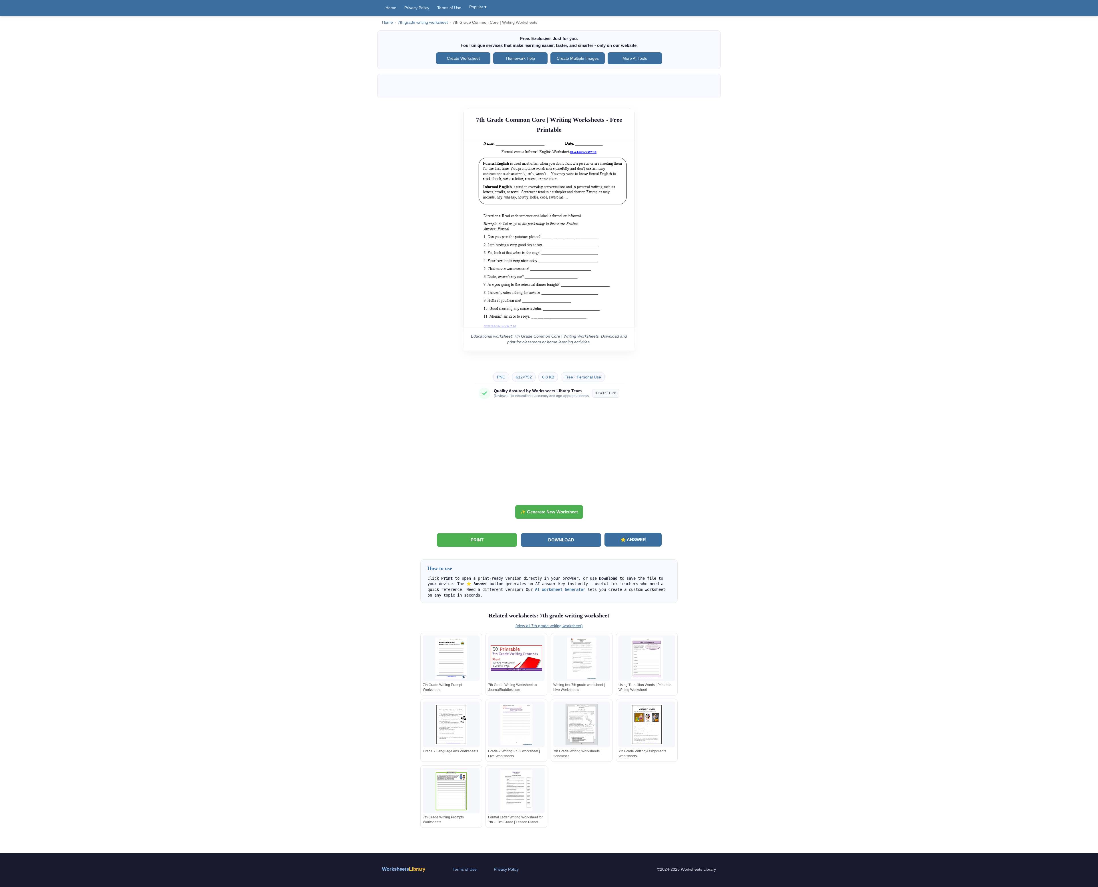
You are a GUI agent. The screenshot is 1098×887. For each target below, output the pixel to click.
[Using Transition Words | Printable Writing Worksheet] (647, 658)
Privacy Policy (416, 7)
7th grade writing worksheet (423, 22)
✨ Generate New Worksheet (549, 511)
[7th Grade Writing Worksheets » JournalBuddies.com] (516, 658)
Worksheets (403, 869)
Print (477, 539)
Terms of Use (449, 7)
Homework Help (520, 58)
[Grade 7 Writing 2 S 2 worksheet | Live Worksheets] (516, 724)
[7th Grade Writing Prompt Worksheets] (451, 658)
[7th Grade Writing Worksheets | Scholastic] (581, 724)
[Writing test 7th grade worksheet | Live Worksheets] (581, 658)
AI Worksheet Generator (560, 589)
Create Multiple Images (578, 58)
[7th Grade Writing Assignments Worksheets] (647, 724)
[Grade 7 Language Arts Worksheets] (451, 724)
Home (390, 7)
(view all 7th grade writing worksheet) (549, 625)
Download (561, 539)
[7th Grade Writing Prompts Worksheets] (451, 790)
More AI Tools (634, 58)
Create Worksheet (463, 58)
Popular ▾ (477, 7)
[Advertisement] (549, 454)
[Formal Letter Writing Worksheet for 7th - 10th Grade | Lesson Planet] (516, 790)
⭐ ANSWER (633, 539)
